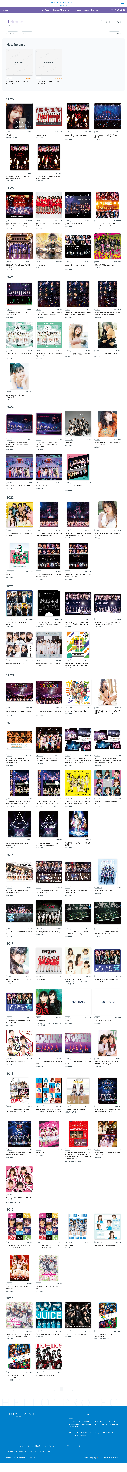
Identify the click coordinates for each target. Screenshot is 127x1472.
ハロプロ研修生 (115, 1424)
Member (86, 10)
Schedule (39, 10)
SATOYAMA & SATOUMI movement (15, 1457)
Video (70, 10)
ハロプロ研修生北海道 (76, 1427)
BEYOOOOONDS (74, 1424)
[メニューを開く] (123, 3)
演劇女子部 (33, 1457)
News (31, 10)
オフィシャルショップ (21, 1446)
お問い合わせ (9, 1451)
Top (70, 1415)
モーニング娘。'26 (74, 1422)
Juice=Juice (98, 1422)
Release (78, 10)
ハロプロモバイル (47, 1446)
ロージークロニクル (100, 1424)
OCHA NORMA (86, 1424)
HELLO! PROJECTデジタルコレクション (67, 1446)
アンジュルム (88, 1422)
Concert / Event (59, 10)
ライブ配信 (35, 1446)
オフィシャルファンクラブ (77, 1433)
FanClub (94, 10)
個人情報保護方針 (21, 1451)
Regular (48, 10)
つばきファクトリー (112, 1422)
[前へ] (56, 1389)
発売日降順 (115, 33)
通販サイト (93, 1433)
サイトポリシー (33, 1451)
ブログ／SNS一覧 (108, 1433)
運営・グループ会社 (45, 1451)
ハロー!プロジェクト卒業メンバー (79, 1436)
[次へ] (71, 1389)
